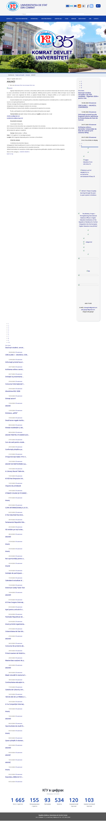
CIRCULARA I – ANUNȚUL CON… (16, 355)
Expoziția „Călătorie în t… (14, 777)
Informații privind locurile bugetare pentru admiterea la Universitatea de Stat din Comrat (88, 117)
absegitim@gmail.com (90, 307)
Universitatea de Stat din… (14, 631)
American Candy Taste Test (15, 588)
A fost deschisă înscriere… (14, 515)
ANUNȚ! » (27, 152)
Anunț (7, 500)
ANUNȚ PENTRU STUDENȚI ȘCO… (17, 435)
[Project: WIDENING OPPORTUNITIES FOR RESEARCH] (88, 230)
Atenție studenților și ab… (14, 428)
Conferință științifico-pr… (14, 449)
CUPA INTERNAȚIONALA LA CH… (17, 508)
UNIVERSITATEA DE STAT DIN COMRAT (33, 6)
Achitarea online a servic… (14, 369)
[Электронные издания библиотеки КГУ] (75, 7)
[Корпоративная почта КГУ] (68, 7)
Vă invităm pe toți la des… (14, 529)
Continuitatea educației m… (15, 682)
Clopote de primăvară (13, 486)
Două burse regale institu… (15, 420)
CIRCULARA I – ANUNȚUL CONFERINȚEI (87, 106)
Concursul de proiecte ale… (15, 646)
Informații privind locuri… (14, 362)
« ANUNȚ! (21, 152)
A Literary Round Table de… (15, 471)
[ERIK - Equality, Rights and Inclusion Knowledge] (88, 234)
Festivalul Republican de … (14, 617)
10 (9, 342)
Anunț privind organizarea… (15, 624)
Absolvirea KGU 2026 (12, 391)
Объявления (92, 103)
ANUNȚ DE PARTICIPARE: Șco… (16, 464)
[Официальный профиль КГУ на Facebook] (88, 7)
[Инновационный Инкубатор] (71, 7)
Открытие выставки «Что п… (16, 457)
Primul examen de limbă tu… (15, 653)
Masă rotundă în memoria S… (15, 675)
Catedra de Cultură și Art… (14, 690)
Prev (79, 90)
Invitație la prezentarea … (14, 377)
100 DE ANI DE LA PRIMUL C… (15, 697)
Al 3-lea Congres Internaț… (14, 602)
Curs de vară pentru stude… (15, 442)
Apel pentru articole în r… (14, 609)
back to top (10, 154)
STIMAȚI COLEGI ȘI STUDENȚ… (16, 493)
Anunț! (7, 566)
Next (82, 90)
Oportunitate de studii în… (14, 726)
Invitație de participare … (14, 573)
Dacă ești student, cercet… (14, 348)
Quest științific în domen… (14, 741)
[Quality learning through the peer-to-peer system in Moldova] (88, 199)
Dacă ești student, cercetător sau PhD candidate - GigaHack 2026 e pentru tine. (88, 95)
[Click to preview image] (9, 88)
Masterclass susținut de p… (15, 660)
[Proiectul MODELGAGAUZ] (88, 148)
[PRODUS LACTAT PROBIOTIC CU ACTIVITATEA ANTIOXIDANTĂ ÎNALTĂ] (88, 177)
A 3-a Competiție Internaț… (15, 704)
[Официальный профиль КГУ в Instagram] (92, 7)
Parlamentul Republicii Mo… (15, 522)
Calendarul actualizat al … (14, 580)
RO (98, 6)
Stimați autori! (10, 398)
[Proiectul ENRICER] (88, 156)
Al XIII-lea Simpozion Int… (14, 478)
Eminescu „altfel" (11, 413)
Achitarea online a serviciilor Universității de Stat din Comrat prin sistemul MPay (87, 130)
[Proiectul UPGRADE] (88, 152)
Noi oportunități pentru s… (15, 559)
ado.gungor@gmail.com (88, 309)
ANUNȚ (8, 406)
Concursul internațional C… (15, 384)
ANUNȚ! (8, 537)
